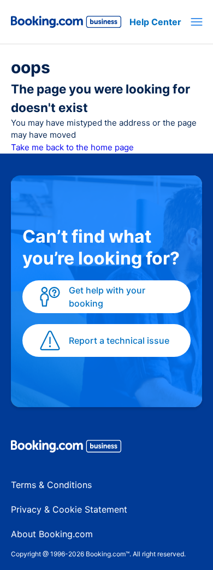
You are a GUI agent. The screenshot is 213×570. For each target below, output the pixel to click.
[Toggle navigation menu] (197, 22)
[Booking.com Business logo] (106, 448)
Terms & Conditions (51, 484)
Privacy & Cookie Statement (69, 509)
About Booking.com (52, 533)
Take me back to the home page (72, 147)
